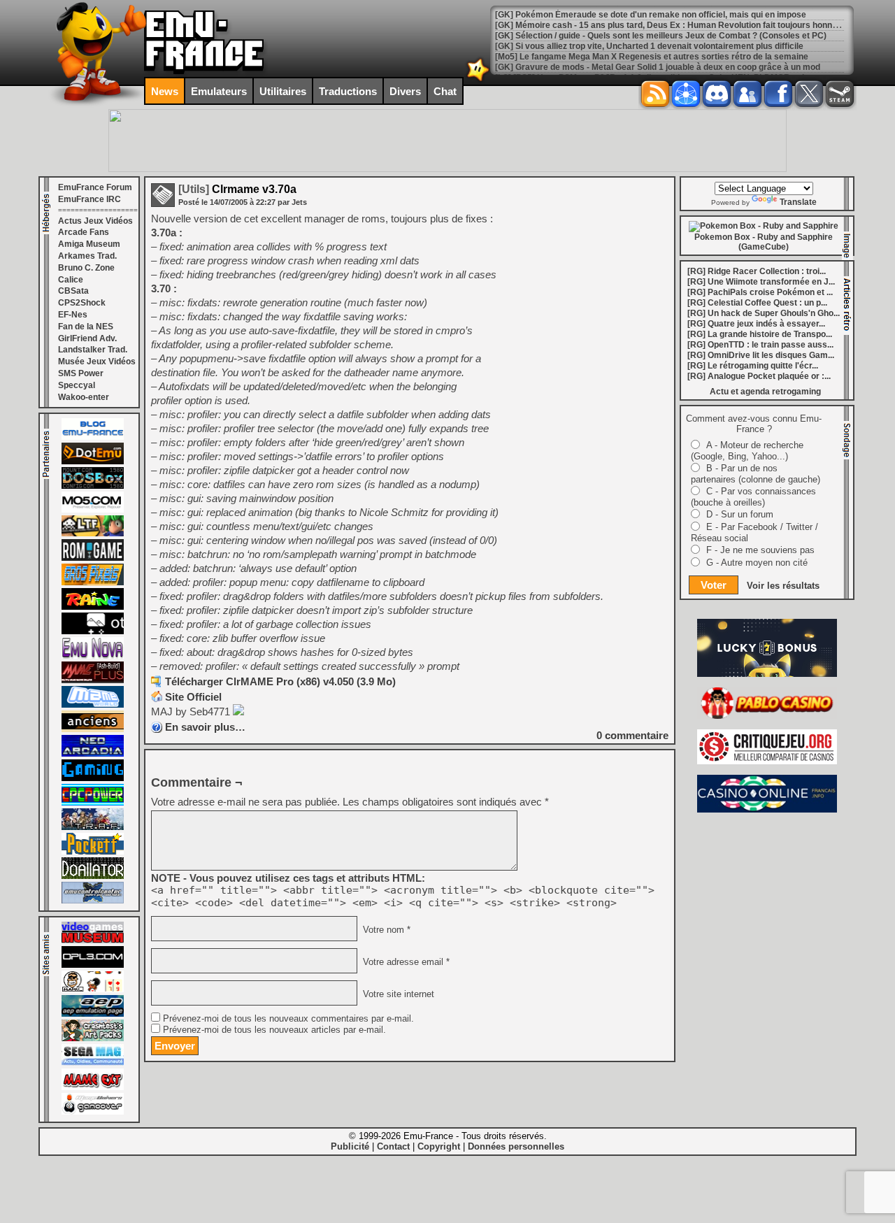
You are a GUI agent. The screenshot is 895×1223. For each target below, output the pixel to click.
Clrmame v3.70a (237, 189)
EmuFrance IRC (89, 199)
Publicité (350, 1146)
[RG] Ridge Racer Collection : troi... (756, 271)
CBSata (73, 291)
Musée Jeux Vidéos (97, 361)
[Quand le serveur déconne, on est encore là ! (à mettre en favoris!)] (93, 437)
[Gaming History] (93, 778)
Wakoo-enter (83, 397)
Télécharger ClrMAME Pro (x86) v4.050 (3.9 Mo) (280, 681)
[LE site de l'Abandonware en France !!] (93, 533)
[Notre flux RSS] (655, 93)
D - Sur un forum (739, 514)
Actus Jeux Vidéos (95, 221)
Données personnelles (516, 1146)
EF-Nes (72, 315)
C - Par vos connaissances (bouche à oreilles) (753, 497)
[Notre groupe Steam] (840, 93)
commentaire (632, 735)
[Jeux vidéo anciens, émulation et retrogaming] (93, 656)
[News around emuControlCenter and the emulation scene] (93, 901)
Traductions (348, 91)
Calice (70, 280)
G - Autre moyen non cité (757, 562)
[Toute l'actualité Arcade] (93, 754)
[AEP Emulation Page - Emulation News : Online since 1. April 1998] (93, 1014)
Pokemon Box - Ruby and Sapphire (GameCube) (763, 242)
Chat (445, 91)
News (164, 91)
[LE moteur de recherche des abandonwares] (93, 729)
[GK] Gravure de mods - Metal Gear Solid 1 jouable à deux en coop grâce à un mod (657, 67)
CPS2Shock (82, 303)
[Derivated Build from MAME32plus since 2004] (93, 680)
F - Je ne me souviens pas (760, 550)
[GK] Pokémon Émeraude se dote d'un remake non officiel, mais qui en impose (650, 15)
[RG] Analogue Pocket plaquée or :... (759, 376)
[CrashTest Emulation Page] (93, 1038)
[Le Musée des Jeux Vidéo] (93, 940)
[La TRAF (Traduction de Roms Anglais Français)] (93, 827)
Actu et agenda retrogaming (765, 391)
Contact (393, 1146)
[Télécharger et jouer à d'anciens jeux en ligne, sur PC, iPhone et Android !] (93, 461)
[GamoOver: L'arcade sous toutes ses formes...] (93, 1112)
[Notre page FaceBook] (778, 93)
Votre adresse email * (405, 962)
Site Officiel (193, 697)
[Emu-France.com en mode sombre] (478, 80)
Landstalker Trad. (92, 350)
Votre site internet (397, 994)
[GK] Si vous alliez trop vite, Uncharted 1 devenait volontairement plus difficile (649, 46)
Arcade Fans (83, 232)
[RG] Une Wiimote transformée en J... (761, 282)
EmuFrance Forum (95, 187)
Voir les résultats (783, 585)
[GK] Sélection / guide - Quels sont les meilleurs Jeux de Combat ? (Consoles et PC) (660, 36)
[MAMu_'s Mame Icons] (93, 989)
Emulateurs (219, 91)
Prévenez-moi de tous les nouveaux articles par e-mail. (274, 1030)
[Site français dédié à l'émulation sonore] (93, 965)
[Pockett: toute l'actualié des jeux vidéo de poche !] (93, 852)
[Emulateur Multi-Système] (93, 876)
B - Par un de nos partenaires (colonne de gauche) (755, 474)
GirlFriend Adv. (87, 338)
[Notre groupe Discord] (716, 93)
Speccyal (76, 385)
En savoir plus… (205, 727)
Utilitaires (282, 91)
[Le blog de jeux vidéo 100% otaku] (93, 631)
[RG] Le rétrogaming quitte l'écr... (752, 366)
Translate (798, 202)
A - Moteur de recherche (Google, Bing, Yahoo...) (747, 451)
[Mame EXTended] (93, 1087)
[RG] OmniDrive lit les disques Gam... (760, 355)
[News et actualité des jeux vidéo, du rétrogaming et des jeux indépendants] (93, 558)
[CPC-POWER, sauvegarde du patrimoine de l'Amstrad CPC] (93, 803)
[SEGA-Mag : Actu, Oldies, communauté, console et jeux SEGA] (93, 1063)
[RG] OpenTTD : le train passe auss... (760, 345)
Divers (405, 91)
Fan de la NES (85, 326)
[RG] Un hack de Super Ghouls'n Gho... (763, 313)
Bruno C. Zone (86, 268)
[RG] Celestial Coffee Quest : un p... (757, 303)
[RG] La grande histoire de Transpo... (759, 334)
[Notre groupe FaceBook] (747, 93)
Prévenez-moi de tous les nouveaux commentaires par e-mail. (288, 1019)
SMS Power (80, 373)
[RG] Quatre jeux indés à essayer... (756, 324)
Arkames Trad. (87, 256)
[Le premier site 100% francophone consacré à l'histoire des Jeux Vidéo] (93, 582)
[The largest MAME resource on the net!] (93, 705)
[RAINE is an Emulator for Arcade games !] (93, 607)
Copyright (438, 1146)
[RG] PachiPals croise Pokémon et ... (760, 292)
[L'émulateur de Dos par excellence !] (93, 486)
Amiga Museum (89, 244)
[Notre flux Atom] (686, 93)
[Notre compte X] (809, 93)
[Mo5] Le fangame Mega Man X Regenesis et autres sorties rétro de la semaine (651, 57)
